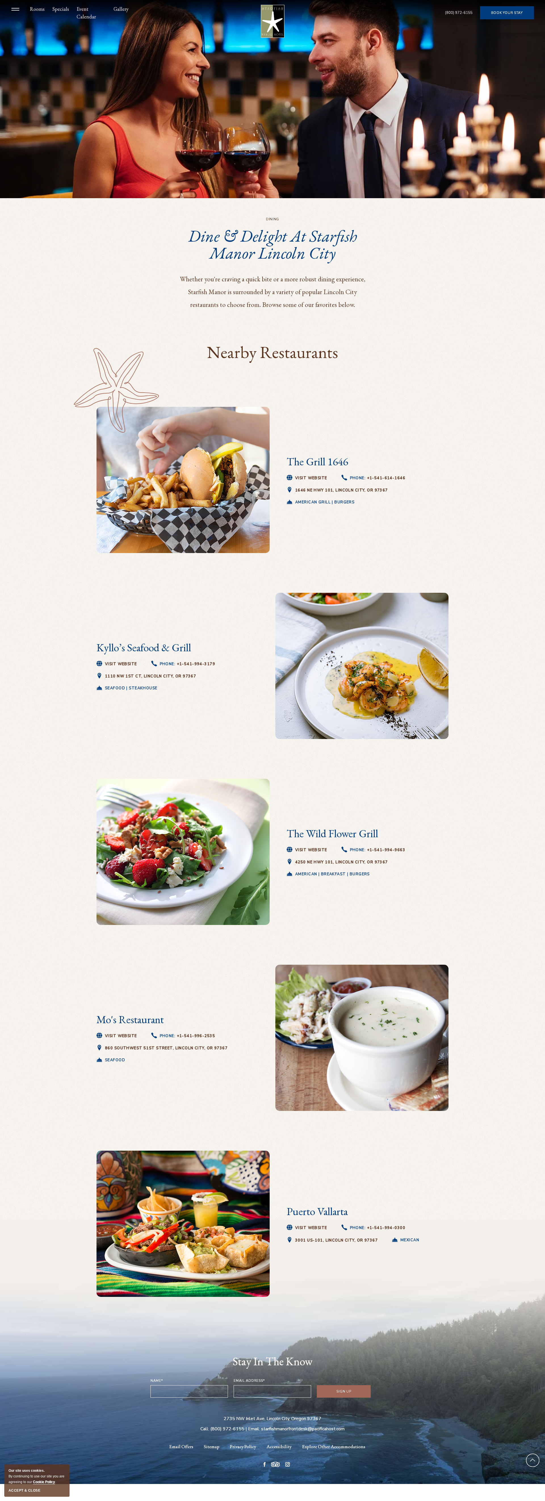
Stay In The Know (273, 1361)
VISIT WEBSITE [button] (311, 850)
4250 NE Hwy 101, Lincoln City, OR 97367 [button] (341, 863)
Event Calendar (86, 13)
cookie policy (44, 1482)
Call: (204, 1429)
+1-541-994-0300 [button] (377, 1228)
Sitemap (211, 1446)
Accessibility (279, 1446)
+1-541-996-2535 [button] (187, 1036)
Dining (272, 219)
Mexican (410, 1240)
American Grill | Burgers (325, 502)
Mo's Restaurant (130, 1019)
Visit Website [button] (311, 478)
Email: (254, 1429)
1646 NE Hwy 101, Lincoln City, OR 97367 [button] (341, 491)
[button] (16, 13)
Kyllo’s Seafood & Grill (144, 647)
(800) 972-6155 (459, 13)
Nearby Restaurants (272, 352)
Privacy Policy (243, 1446)
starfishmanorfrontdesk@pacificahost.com (303, 1429)
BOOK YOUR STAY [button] (507, 15)
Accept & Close (24, 1490)
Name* (156, 1380)
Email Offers (181, 1446)
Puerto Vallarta (317, 1211)
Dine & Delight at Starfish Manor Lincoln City (272, 244)
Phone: (377, 478)
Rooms (37, 9)
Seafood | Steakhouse (131, 688)
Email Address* (249, 1380)
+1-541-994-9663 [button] (377, 850)
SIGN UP (350, 1393)
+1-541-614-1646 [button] (377, 479)
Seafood (115, 1060)
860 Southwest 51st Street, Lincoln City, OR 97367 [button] (166, 1049)
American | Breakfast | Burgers (332, 874)
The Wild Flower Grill (332, 833)
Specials (60, 9)
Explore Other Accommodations (333, 1446)
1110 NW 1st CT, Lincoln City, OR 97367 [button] (150, 677)
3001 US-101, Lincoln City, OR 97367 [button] (336, 1241)
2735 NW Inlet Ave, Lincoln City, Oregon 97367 (272, 1419)
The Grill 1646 (317, 461)
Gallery (121, 9)
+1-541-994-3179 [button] (187, 664)
